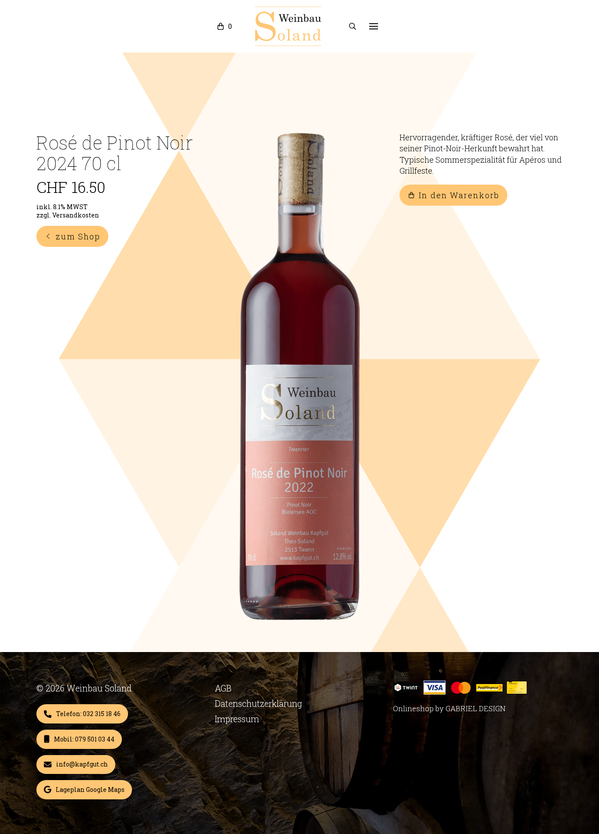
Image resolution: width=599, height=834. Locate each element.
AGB (223, 688)
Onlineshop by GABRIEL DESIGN (449, 708)
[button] (224, 26)
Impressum (237, 718)
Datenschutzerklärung (258, 703)
